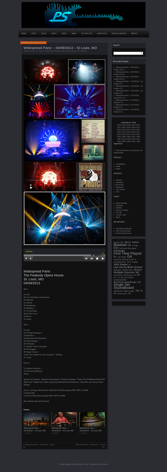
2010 (124, 132)
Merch (134, 34)
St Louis (74, 51)
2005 (124, 134)
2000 (119, 137)
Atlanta (135, 242)
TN (137, 291)
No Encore (128, 275)
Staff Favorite (118, 291)
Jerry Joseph (132, 262)
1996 (138, 137)
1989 (124, 141)
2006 (119, 134)
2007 (138, 132)
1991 (138, 139)
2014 (128, 130)
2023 (133, 125)
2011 (119, 132)
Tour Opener (39, 51)
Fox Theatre (122, 257)
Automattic (103, 464)
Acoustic (117, 242)
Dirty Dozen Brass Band (127, 248)
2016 (119, 130)
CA (129, 245)
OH (119, 277)
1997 (133, 137)
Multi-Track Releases (123, 231)
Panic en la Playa (122, 210)
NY (138, 275)
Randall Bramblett (120, 280)
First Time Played (127, 253)
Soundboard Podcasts (124, 228)
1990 (119, 141)
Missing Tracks (127, 270)
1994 (124, 139)
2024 (128, 125)
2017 (138, 127)
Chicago (135, 245)
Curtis (31, 43)
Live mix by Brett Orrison (128, 267)
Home (23, 34)
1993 (128, 139)
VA (115, 293)
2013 (33, 51)
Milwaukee (120, 187)
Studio (118, 169)
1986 (138, 141)
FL (115, 257)
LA (130, 265)
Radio (118, 166)
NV (135, 275)
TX (141, 291)
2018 (133, 127)
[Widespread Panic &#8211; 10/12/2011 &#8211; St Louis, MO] (36, 419)
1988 (128, 141)
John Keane (120, 264)
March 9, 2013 (40, 43)
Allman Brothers (121, 203)
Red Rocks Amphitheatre (125, 282)
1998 (128, 137)
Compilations (120, 164)
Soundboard (124, 288)
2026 (119, 125)
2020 (124, 127)
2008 (133, 132)
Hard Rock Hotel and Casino (124, 259)
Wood (118, 217)
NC (137, 272)
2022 (138, 125)
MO (52, 51)
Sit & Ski (119, 212)
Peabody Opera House (62, 51)
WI (129, 293)
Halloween (120, 182)
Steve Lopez (129, 291)
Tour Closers (120, 189)
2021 (119, 127)
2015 (124, 130)
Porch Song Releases (123, 233)
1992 (133, 139)
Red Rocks (120, 185)
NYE (117, 192)
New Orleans (118, 275)
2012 (138, 130)
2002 (133, 134)
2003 (128, 134)
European (119, 205)
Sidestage (102, 34)
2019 (128, 127)
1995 (119, 139)
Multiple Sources (124, 272)
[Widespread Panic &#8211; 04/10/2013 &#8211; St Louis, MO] (64, 419)
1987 (133, 141)
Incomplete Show (120, 262)
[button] (46, 71)
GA (129, 256)
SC (139, 282)
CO (116, 248)
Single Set (122, 285)
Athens (127, 242)
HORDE (119, 208)
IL (136, 259)
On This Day (86, 34)
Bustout (120, 245)
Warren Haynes (122, 293)
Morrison (138, 270)
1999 (124, 137)
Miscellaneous (119, 34)
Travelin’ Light (121, 215)
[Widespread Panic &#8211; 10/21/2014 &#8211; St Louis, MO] (92, 419)
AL (122, 242)
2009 (128, 132)
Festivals (119, 180)
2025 (124, 125)
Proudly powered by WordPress (71, 464)
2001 (138, 134)
